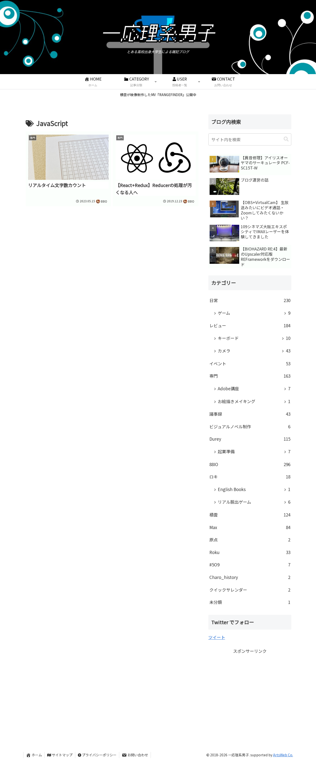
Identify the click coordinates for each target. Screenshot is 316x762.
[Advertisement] (249, 689)
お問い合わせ (137, 754)
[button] (286, 139)
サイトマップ (62, 754)
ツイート (216, 637)
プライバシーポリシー (99, 754)
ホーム (37, 754)
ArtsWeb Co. (283, 754)
